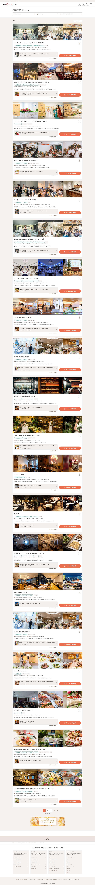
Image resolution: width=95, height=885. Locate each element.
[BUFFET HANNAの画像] (47, 463)
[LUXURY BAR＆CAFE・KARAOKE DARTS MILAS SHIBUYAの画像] (47, 71)
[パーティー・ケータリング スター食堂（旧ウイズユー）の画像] (47, 738)
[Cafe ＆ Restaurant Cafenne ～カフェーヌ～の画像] (47, 424)
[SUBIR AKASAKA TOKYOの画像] (47, 346)
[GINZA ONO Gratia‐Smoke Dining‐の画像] (47, 385)
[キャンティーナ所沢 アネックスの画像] (47, 699)
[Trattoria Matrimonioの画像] (47, 660)
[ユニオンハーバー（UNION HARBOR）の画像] (47, 189)
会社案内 (17, 879)
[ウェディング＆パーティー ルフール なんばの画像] (47, 267)
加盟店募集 (55, 879)
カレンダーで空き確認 (71, 55)
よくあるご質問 (76, 879)
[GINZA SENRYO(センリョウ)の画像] (47, 306)
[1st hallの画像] (47, 503)
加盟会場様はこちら (48, 879)
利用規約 (21, 879)
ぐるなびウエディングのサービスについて (65, 879)
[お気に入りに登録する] (79, 43)
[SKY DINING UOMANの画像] (47, 581)
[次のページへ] (54, 810)
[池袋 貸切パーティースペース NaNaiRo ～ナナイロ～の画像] (47, 542)
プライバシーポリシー (32, 879)
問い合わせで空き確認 (71, 173)
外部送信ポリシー (40, 879)
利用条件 (25, 879)
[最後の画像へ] (80, 31)
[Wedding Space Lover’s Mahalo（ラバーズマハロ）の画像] (47, 32)
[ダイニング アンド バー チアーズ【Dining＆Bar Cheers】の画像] (47, 110)
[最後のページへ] (57, 810)
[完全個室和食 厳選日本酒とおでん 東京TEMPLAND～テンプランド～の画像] (47, 777)
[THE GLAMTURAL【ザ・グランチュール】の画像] (47, 149)
